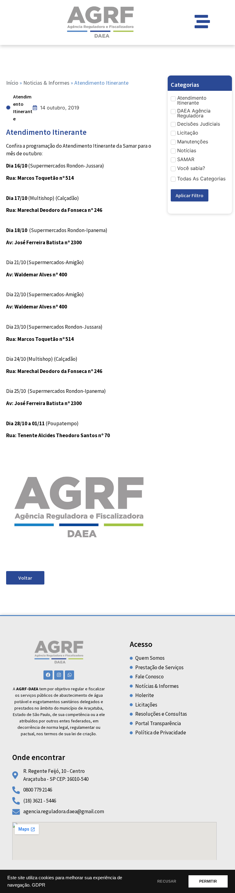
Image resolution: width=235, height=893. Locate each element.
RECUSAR (166, 881)
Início (12, 82)
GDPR (38, 885)
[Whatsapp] (69, 675)
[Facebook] (48, 675)
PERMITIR (208, 881)
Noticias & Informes (46, 82)
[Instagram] (58, 675)
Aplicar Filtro (189, 195)
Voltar (25, 578)
